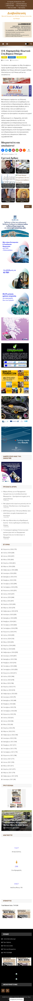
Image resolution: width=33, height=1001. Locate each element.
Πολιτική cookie (12, 7)
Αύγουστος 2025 (8, 590)
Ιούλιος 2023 (7, 676)
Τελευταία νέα (10, 3)
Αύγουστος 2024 (8, 631)
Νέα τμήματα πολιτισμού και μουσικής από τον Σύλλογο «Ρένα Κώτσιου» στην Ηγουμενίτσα (17, 505)
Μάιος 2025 (6, 601)
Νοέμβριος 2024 (8, 621)
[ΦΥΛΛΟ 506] (19, 805)
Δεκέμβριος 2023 (8, 659)
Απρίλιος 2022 (7, 728)
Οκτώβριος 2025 (8, 583)
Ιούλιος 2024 (7, 635)
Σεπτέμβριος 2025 (8, 587)
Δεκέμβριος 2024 (8, 618)
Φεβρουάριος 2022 (8, 735)
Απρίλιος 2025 (7, 604)
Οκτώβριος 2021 (8, 748)
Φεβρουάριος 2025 (8, 611)
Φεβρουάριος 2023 (8, 693)
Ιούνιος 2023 (7, 680)
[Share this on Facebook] (2, 150)
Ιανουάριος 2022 (8, 738)
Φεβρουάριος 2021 (8, 776)
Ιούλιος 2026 (7, 552)
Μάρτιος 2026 (7, 566)
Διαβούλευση (16, 13)
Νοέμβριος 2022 (8, 704)
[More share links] (24, 150)
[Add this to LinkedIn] (9, 150)
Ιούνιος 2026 (7, 556)
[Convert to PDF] (20, 150)
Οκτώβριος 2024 (8, 625)
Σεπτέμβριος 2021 (8, 752)
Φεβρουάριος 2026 (8, 570)
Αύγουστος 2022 (8, 714)
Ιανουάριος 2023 (8, 697)
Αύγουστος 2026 (8, 549)
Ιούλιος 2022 (7, 717)
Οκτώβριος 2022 (8, 707)
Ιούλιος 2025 (7, 594)
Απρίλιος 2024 (7, 645)
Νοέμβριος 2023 (8, 662)
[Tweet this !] (6, 150)
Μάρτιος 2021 (7, 772)
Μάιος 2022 (6, 724)
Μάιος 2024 (6, 642)
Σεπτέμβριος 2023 (8, 669)
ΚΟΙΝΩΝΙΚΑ (12, 57)
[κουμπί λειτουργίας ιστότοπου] (27, 44)
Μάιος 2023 (6, 683)
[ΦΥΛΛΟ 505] (13, 805)
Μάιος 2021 (6, 766)
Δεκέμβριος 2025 (8, 577)
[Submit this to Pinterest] (13, 150)
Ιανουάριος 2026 (8, 573)
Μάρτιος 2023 (7, 690)
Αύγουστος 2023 (8, 673)
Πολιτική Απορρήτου (21, 5)
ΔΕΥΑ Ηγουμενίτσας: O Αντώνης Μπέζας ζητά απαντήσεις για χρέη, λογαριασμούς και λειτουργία (16, 513)
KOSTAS (16, 828)
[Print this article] (17, 150)
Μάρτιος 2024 (7, 649)
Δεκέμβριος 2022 (8, 700)
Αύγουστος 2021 (8, 755)
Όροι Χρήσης (21, 7)
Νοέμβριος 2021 (8, 745)
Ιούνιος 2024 (7, 638)
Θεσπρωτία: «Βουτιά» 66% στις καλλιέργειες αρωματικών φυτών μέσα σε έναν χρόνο (16, 822)
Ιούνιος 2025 (7, 597)
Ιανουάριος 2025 (8, 614)
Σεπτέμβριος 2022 (8, 711)
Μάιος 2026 (6, 559)
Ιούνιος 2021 (7, 762)
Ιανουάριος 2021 (8, 779)
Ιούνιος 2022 (7, 721)
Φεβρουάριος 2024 (8, 652)
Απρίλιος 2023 (7, 686)
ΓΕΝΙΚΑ (4, 57)
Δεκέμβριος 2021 (8, 741)
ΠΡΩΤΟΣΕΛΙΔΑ (10, 5)
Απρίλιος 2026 (7, 563)
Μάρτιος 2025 (7, 607)
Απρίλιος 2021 (7, 769)
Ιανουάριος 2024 (8, 656)
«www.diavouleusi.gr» (21, 3)
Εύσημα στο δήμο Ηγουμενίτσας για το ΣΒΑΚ (6, 206)
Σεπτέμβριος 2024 (8, 628)
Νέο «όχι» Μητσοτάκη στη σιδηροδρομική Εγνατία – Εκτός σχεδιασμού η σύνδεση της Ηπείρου (16, 523)
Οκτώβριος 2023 (8, 666)
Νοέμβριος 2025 (8, 580)
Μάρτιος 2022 (7, 731)
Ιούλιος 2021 (7, 759)
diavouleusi (15, 60)
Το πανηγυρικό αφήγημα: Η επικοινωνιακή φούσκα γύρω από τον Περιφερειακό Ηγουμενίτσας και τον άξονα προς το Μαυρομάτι (15, 533)
